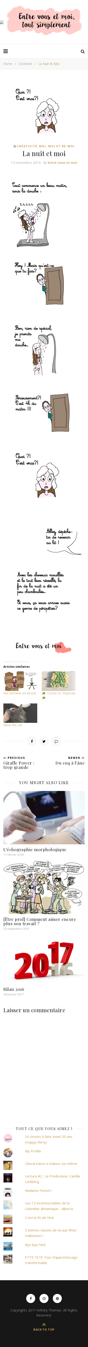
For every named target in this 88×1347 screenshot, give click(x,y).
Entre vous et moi (62, 162)
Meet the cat (12, 725)
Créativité (25, 64)
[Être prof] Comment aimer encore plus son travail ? (39, 921)
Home (7, 64)
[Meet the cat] (20, 713)
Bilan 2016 (13, 989)
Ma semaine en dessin (19, 693)
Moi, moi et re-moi (57, 146)
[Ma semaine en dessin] (20, 681)
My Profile (33, 1151)
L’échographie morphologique (35, 849)
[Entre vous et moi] (44, 22)
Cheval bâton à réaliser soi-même (51, 1163)
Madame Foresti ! (38, 1190)
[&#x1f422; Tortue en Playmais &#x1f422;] (59, 681)
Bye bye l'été (35, 1244)
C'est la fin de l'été (39, 1217)
